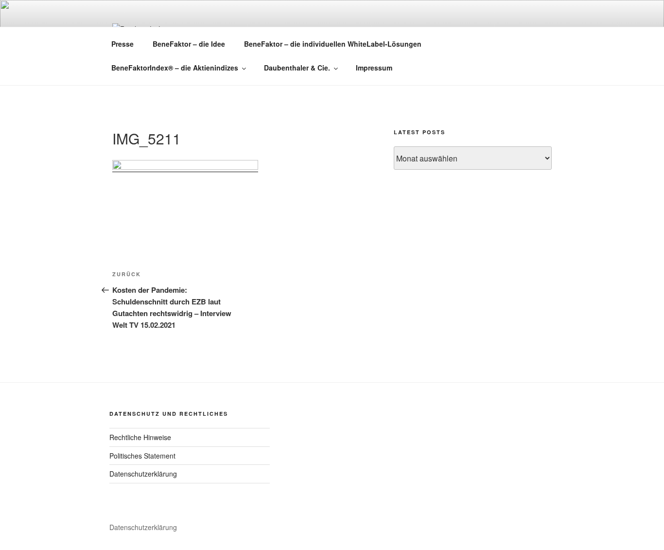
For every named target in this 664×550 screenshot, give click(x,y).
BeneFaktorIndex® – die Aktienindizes (174, 67)
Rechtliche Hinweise (140, 437)
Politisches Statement (142, 456)
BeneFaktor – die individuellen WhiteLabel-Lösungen (332, 44)
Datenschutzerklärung (143, 474)
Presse (122, 44)
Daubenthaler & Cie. (297, 67)
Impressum (374, 67)
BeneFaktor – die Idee (189, 44)
